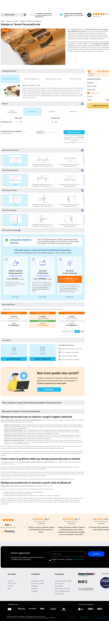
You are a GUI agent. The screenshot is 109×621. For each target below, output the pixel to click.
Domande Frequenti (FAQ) (63, 581)
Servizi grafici (59, 586)
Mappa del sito (59, 594)
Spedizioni (34, 588)
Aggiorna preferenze (85, 617)
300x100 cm (73, 111)
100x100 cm (32, 111)
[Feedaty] (8, 531)
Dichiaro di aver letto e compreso (67, 560)
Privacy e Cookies (72, 617)
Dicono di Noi (12, 583)
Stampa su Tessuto (12, 21)
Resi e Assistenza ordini (62, 591)
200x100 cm (53, 111)
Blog (9, 588)
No (77, 331)
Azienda (10, 581)
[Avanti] (84, 160)
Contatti (10, 586)
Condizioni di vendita (37, 583)
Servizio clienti (59, 583)
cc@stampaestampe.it (87, 589)
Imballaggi (34, 591)
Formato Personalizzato (12, 111)
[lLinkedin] (83, 582)
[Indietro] (1, 160)
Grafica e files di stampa (62, 588)
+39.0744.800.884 (88, 588)
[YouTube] (86, 582)
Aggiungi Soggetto (74, 132)
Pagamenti (34, 586)
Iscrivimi (96, 554)
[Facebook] (79, 582)
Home (2, 21)
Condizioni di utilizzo (37, 581)
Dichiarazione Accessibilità (98, 617)
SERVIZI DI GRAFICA (60, 250)
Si (82, 331)
